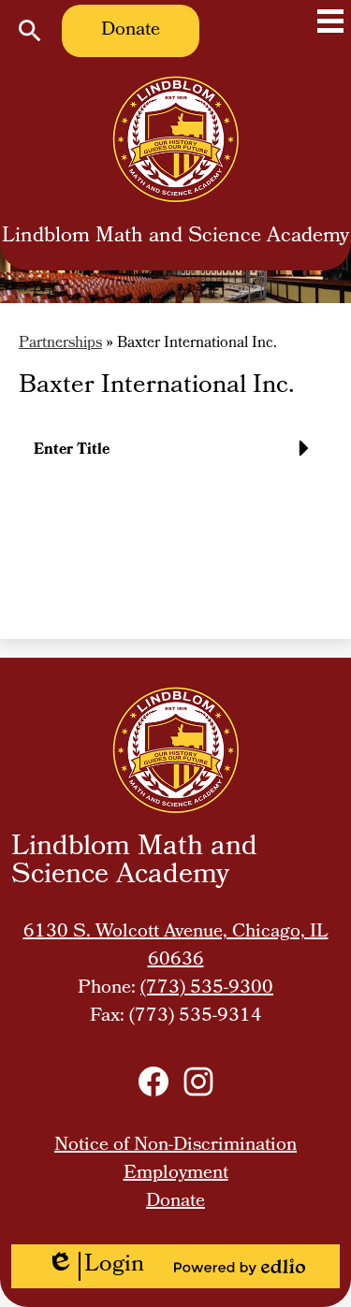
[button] (175, 458)
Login (95, 1266)
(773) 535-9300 (206, 989)
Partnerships (60, 343)
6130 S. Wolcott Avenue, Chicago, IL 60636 (176, 947)
